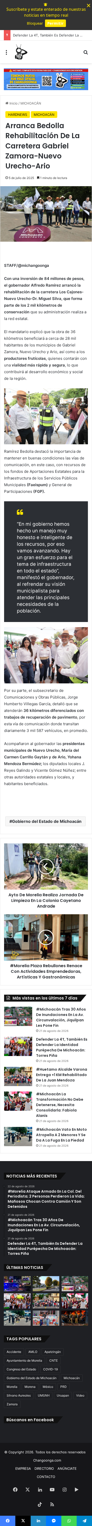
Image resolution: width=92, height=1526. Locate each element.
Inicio (13, 103)
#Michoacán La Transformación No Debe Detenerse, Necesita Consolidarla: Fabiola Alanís (59, 1104)
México (48, 1387)
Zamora (12, 1404)
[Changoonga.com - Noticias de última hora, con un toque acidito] (20, 52)
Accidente (14, 1352)
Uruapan (63, 1395)
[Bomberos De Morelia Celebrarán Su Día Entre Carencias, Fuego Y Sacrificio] (74, 1318)
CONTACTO (46, 1477)
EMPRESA (23, 1468)
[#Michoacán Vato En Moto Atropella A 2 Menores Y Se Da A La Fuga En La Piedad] (18, 1136)
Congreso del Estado (21, 1369)
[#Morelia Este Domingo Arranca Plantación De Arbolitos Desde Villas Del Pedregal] (46, 1283)
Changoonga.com (47, 1460)
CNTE (53, 1360)
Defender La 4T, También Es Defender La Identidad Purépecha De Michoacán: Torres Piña (61, 1047)
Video (80, 1395)
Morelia (12, 1387)
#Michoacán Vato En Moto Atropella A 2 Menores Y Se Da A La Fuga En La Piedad (61, 1135)
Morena (30, 1387)
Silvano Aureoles (19, 1395)
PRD (63, 1387)
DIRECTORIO (44, 1468)
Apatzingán (52, 1352)
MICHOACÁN (30, 103)
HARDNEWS (17, 114)
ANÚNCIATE (67, 1468)
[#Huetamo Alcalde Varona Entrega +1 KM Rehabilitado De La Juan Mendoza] (18, 1076)
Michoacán (72, 1378)
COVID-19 (50, 1369)
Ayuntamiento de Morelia (24, 1360)
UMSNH (44, 1395)
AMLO (32, 1352)
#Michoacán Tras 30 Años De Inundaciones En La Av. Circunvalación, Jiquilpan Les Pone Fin (61, 1017)
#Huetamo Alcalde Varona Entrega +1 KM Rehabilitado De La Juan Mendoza (61, 1075)
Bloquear (35, 23)
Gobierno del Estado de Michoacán (47, 821)
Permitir (55, 23)
